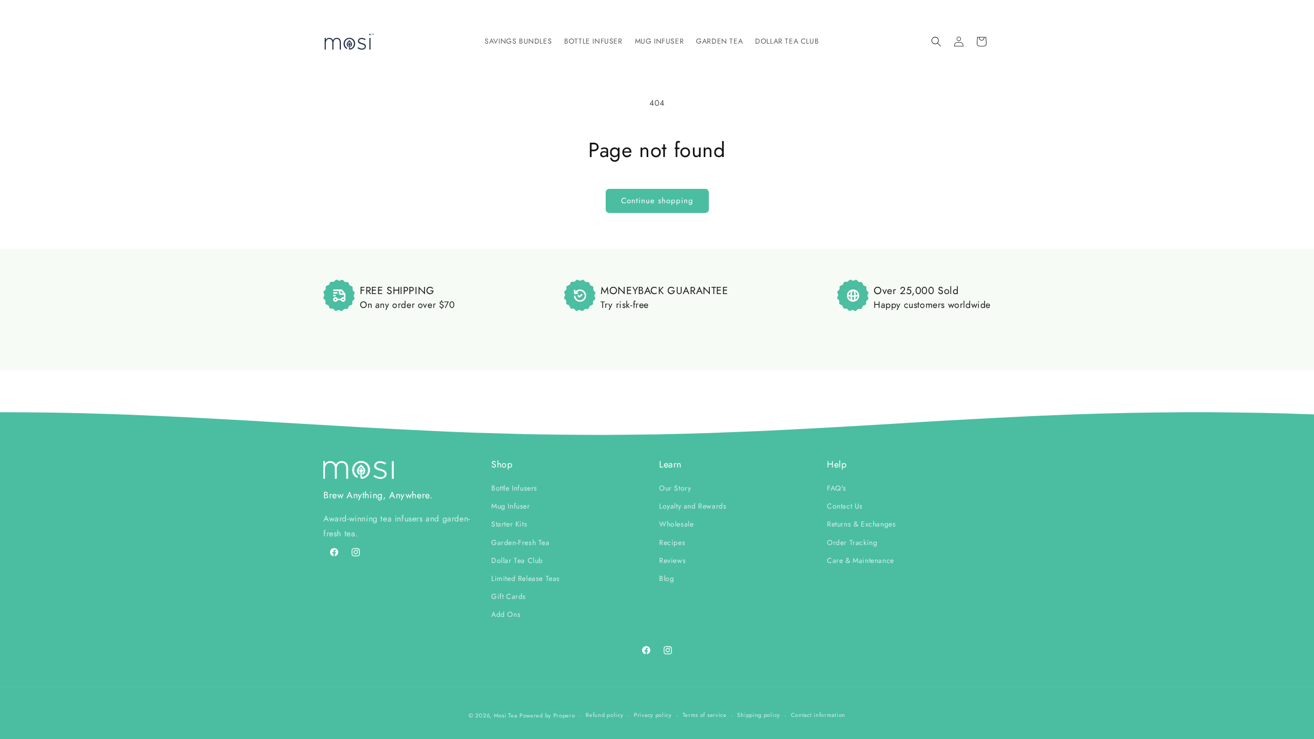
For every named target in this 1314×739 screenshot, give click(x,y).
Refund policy (604, 715)
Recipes (672, 542)
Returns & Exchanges (861, 524)
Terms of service (705, 715)
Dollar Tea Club (517, 560)
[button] (518, 41)
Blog (666, 578)
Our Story (675, 488)
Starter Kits (509, 524)
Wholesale (676, 524)
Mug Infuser (510, 506)
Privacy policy (653, 715)
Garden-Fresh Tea (520, 542)
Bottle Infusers (514, 488)
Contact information (818, 715)
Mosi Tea (505, 715)
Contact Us (845, 506)
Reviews (672, 560)
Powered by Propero (547, 715)
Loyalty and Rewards (692, 506)
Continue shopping (657, 200)
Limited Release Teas (525, 578)
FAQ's (836, 488)
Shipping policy (758, 715)
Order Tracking (852, 542)
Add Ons (505, 614)
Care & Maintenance (860, 560)
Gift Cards (508, 596)
